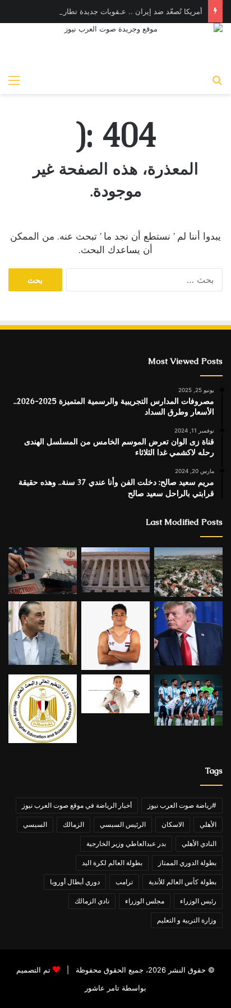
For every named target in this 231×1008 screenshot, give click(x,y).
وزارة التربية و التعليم (186, 920)
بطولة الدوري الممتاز (187, 862)
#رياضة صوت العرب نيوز (181, 805)
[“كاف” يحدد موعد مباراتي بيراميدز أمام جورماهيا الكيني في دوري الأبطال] (188, 700)
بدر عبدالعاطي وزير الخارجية (126, 843)
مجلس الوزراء (144, 901)
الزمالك (73, 824)
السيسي (35, 824)
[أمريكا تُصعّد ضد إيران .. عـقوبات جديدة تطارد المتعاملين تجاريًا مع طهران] (42, 570)
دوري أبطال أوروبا (75, 882)
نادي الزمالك (92, 901)
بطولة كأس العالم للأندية (182, 882)
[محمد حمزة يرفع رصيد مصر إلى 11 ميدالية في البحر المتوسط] (115, 693)
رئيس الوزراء (198, 901)
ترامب (124, 882)
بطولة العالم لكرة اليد (112, 862)
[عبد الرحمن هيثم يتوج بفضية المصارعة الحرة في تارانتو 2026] (115, 635)
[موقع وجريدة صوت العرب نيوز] (115, 46)
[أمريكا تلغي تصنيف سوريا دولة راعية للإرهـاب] (115, 569)
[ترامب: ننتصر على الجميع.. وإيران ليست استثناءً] (188, 633)
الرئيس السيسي (123, 824)
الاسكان (172, 824)
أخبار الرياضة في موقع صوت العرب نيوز (77, 805)
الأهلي (208, 824)
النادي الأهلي (199, 843)
